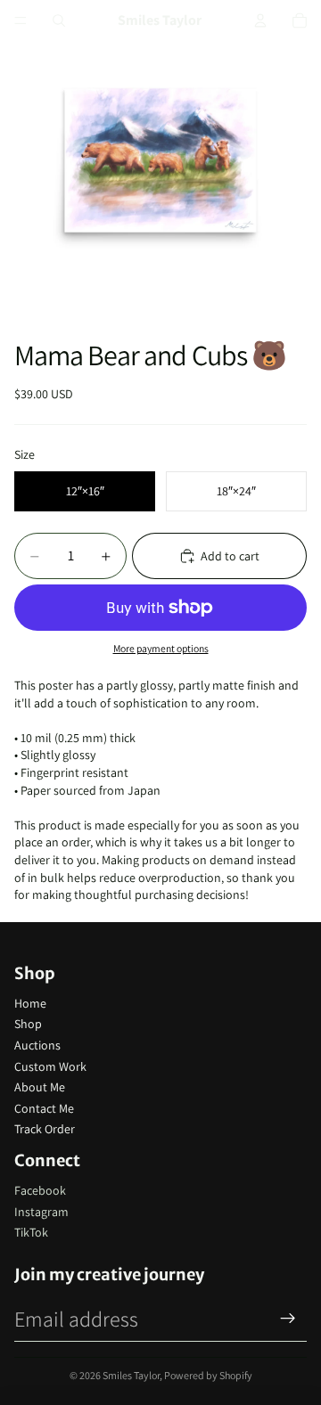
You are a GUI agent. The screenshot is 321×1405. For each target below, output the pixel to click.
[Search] (58, 20)
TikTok (31, 1232)
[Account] (260, 20)
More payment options (161, 648)
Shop (28, 1024)
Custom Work (50, 1066)
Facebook (40, 1190)
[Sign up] (288, 1318)
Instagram (41, 1212)
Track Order (44, 1129)
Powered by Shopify (208, 1375)
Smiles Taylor (131, 1375)
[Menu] (20, 20)
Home (30, 1003)
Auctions (37, 1045)
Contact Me (44, 1108)
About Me (39, 1087)
